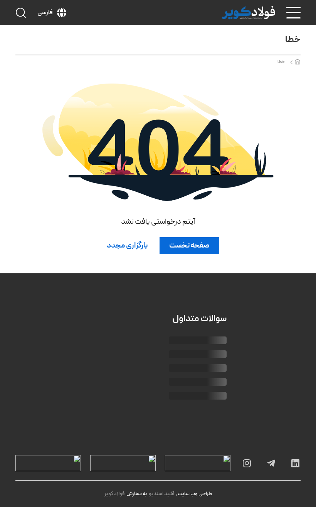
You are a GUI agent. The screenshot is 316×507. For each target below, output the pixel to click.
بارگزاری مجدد (127, 245)
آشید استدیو (161, 494)
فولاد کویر (114, 494)
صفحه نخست (189, 245)
